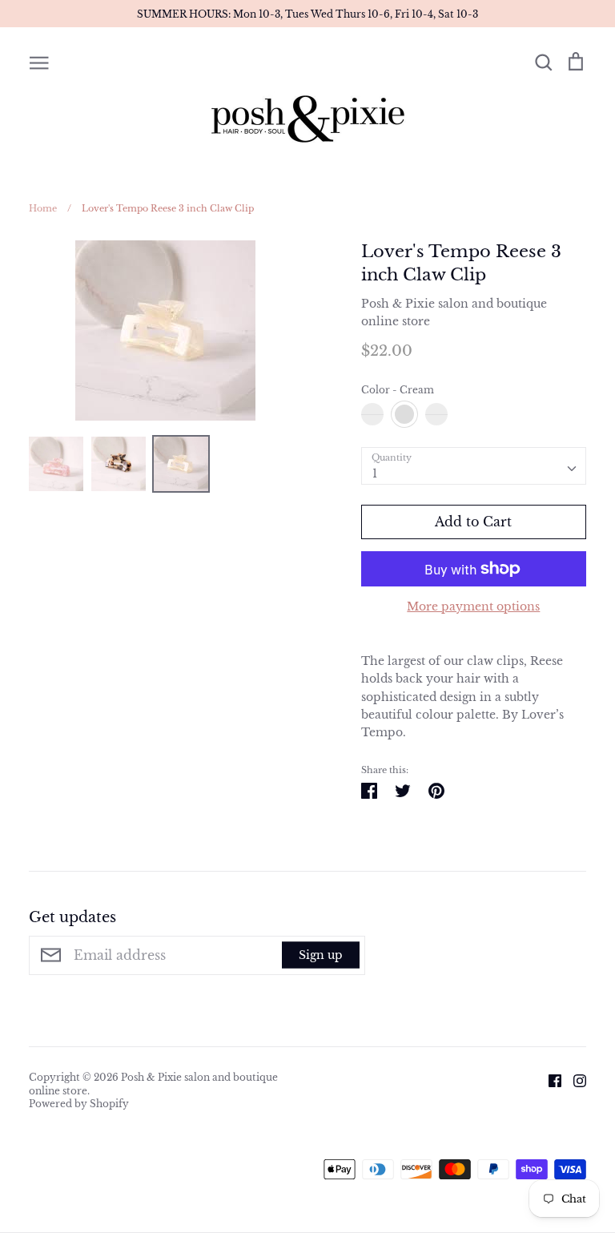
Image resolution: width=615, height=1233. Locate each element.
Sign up (321, 955)
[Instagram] (573, 1080)
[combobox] (473, 465)
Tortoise (372, 414)
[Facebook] (549, 1080)
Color (397, 390)
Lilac (436, 414)
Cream (404, 414)
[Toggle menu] (39, 61)
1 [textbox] (374, 473)
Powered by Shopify (79, 1104)
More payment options (473, 606)
